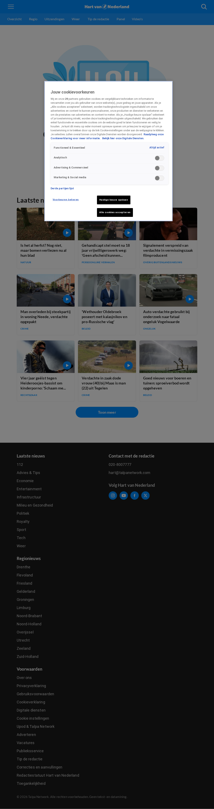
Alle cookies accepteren (115, 212)
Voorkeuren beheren (66, 199)
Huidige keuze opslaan (113, 199)
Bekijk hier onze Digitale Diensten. (123, 138)
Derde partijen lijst (62, 188)
